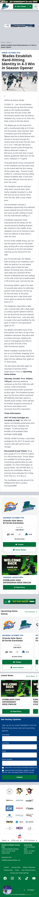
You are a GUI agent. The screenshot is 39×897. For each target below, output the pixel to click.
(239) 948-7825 (6, 857)
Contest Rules (15, 867)
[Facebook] (5, 878)
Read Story (20, 587)
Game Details (20, 550)
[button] (19, 890)
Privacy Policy (8, 870)
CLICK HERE (17, 434)
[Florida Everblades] (5, 6)
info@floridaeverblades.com (11, 860)
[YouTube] (34, 878)
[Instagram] (12, 878)
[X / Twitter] (19, 878)
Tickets (21, 544)
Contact (6, 867)
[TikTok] (27, 878)
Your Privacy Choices (28, 870)
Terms (17, 870)
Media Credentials (29, 867)
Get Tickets (21, 6)
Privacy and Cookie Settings (19, 873)
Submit (19, 777)
